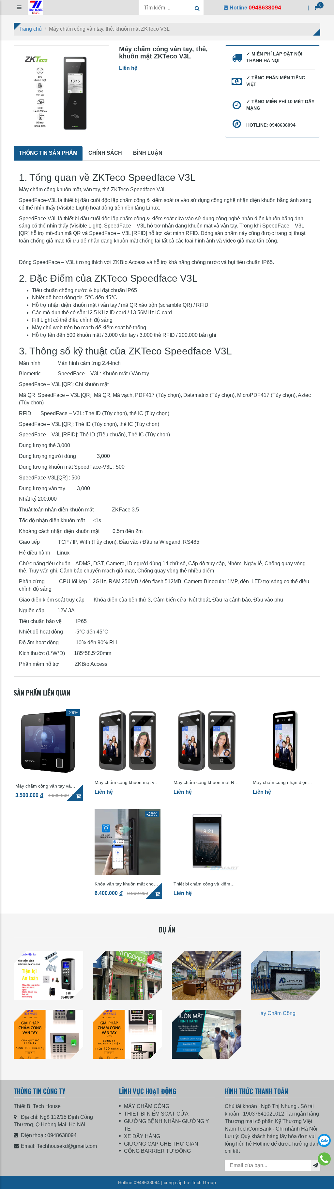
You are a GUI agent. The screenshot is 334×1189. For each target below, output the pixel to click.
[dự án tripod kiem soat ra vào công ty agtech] (286, 975)
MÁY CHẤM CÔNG (146, 1106)
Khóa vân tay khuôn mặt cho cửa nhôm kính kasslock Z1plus (127, 884)
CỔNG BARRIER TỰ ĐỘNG (157, 1151)
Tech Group (204, 1182)
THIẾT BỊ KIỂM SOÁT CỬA (156, 1114)
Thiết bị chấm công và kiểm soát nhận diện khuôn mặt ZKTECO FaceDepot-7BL (202, 884)
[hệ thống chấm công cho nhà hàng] (206, 975)
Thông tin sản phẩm (48, 153)
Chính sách (105, 153)
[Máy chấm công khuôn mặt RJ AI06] (207, 741)
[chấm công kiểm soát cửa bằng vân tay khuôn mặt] (48, 975)
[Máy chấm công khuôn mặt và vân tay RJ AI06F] (128, 741)
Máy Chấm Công (206, 1065)
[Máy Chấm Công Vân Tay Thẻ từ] (48, 1034)
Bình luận (147, 153)
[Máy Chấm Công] (206, 1034)
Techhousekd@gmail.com (67, 1146)
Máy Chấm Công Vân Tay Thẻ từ (48, 1065)
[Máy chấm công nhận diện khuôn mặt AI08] (286, 741)
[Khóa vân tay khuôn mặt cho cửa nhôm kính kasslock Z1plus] (128, 842)
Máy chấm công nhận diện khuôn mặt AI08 (280, 782)
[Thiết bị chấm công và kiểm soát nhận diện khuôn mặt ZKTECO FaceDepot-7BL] (207, 842)
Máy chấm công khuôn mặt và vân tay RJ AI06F (126, 782)
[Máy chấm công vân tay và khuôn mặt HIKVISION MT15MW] (48, 742)
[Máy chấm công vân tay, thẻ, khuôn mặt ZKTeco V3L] (61, 93)
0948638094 (62, 1135)
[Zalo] (324, 1140)
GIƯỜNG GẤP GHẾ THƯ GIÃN (161, 1144)
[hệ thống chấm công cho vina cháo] (127, 975)
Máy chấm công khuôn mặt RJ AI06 (205, 782)
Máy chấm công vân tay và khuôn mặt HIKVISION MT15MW (43, 786)
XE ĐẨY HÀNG (142, 1136)
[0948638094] (324, 1159)
